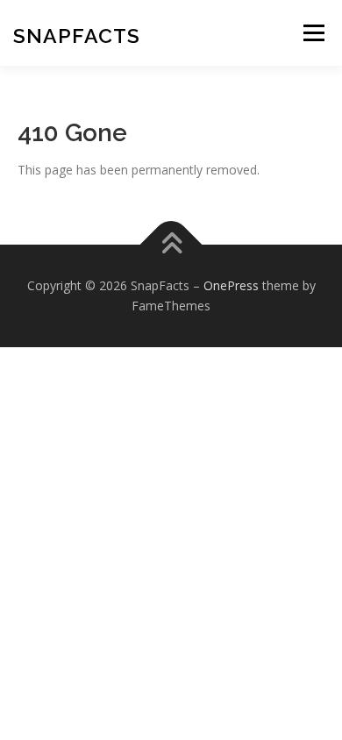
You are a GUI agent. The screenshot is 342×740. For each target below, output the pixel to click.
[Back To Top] (171, 244)
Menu (313, 33)
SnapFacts (76, 35)
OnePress (231, 285)
